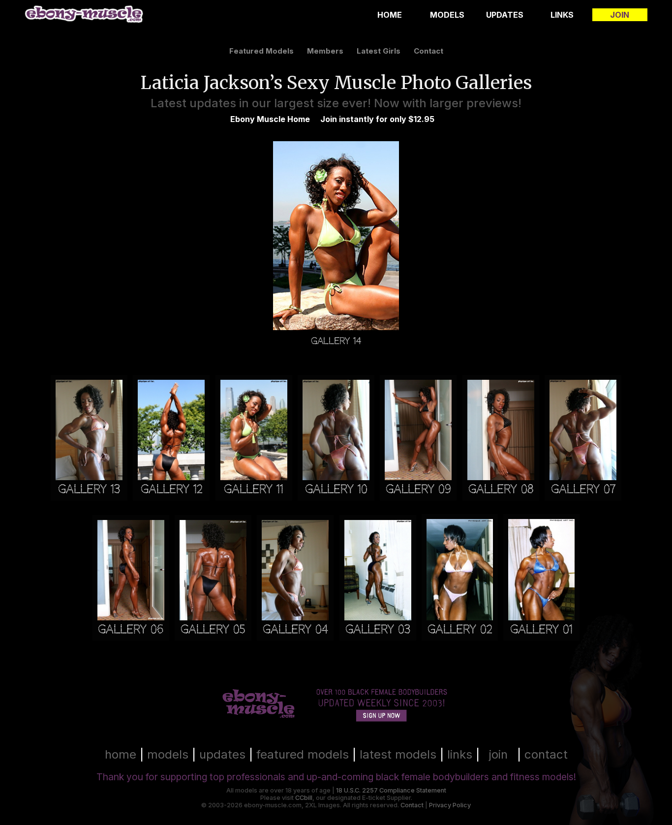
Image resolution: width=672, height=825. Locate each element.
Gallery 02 (460, 629)
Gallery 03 (377, 629)
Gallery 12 (171, 489)
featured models (261, 51)
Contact (412, 805)
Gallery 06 (130, 629)
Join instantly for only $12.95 (377, 119)
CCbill (303, 797)
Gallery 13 (89, 489)
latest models (398, 754)
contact (428, 51)
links (459, 754)
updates (222, 754)
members (325, 51)
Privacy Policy (450, 805)
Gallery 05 (213, 629)
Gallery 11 (253, 489)
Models (447, 15)
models (167, 754)
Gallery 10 (336, 489)
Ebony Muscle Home (270, 119)
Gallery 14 (336, 340)
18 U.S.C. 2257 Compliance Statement (391, 790)
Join (619, 15)
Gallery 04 (295, 629)
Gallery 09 (418, 489)
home (120, 754)
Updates (504, 15)
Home (389, 15)
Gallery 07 (583, 489)
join (498, 754)
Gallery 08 (500, 489)
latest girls (378, 51)
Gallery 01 (541, 629)
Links (562, 15)
